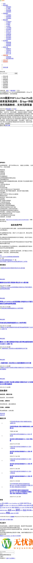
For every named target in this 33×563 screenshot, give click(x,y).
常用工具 (5, 47)
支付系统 (27, 507)
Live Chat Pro (3, 256)
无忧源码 (12, 516)
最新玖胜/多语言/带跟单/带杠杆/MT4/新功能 (14, 282)
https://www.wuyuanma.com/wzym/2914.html (17, 219)
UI (8, 503)
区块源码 (8, 29)
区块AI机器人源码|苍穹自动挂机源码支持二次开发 (13, 261)
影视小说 (8, 31)
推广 (15, 109)
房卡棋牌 (3, 507)
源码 (18, 510)
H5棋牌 (6, 503)
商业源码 (8, 37)
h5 (3, 503)
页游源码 (8, 18)
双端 (13, 505)
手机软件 (8, 50)
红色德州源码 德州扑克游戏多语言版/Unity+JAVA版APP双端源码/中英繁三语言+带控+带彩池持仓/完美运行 (21, 492)
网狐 (8, 513)
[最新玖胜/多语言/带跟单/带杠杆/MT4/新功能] (12, 268)
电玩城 (29, 510)
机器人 (6, 510)
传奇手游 (26, 503)
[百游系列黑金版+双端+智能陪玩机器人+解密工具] (21, 423)
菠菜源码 (8, 11)
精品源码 (5, 5)
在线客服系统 (15, 256)
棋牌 (9, 510)
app (1, 503)
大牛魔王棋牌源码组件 (6, 260)
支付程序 (23, 507)
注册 (7, 558)
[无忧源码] (2, 1)
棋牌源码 (8, 7)
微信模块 (8, 35)
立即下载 (7, 125)
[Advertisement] (16, 143)
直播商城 (8, 34)
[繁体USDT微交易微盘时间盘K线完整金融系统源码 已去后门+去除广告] (16, 329)
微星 (25, 505)
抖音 (9, 507)
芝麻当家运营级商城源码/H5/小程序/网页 (13, 323)
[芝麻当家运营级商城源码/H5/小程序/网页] (11, 308)
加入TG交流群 (17, 535)
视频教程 (12, 513)
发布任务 (2, 413)
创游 (30, 503)
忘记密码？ (12, 558)
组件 (5, 513)
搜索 (16, 73)
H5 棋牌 (8, 8)
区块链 (7, 505)
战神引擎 (28, 505)
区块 (4, 505)
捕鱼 (13, 507)
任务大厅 (2, 415)
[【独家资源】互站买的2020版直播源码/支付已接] (13, 348)
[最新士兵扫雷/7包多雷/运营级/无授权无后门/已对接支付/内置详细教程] (16, 369)
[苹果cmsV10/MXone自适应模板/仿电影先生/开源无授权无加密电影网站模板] (16, 288)
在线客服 (9, 256)
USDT (11, 503)
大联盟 (20, 505)
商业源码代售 (10, 58)
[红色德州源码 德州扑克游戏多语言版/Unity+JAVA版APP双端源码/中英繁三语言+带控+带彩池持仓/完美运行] (21, 487)
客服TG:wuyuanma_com (6, 535)
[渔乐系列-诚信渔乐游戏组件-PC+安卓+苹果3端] (21, 473)
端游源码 (8, 16)
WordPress (8, 21)
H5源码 (8, 24)
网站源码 (5, 20)
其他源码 (8, 39)
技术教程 (5, 40)
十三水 (10, 505)
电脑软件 (8, 48)
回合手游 (16, 505)
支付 (20, 507)
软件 (15, 513)
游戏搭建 (8, 44)
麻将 (17, 513)
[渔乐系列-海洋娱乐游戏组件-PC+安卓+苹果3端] (21, 448)
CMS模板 (8, 27)
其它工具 (8, 53)
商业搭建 (8, 10)
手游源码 (8, 15)
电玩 (24, 510)
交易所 (21, 503)
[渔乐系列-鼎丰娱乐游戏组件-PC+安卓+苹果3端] (21, 460)
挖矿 (11, 507)
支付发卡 (8, 32)
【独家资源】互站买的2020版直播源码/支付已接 (15, 363)
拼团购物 (8, 57)
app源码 (8, 26)
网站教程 (8, 45)
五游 (18, 503)
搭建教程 (16, 507)
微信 (23, 505)
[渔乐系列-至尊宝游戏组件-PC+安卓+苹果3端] (21, 435)
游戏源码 (5, 13)
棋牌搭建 (8, 42)
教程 (31, 507)
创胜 (1, 505)
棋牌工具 (8, 52)
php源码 (8, 23)
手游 (6, 507)
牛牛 (21, 510)
